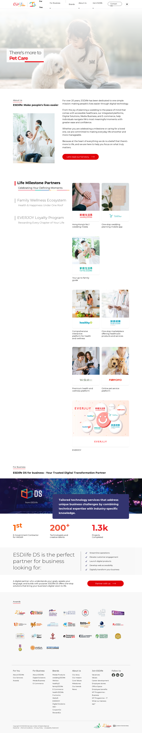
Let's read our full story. (78, 157)
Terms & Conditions (27, 728)
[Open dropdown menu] (50, 8)
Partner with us (102, 583)
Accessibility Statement (52, 728)
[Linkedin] (117, 675)
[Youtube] (121, 675)
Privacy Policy (38, 728)
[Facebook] (113, 675)
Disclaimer (16, 728)
